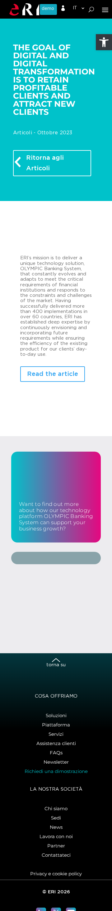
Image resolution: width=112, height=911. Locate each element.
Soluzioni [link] (56, 715)
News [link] (56, 827)
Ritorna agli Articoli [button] (45, 163)
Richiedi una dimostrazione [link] (56, 771)
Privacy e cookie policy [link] (56, 874)
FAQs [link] (56, 753)
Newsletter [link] (56, 762)
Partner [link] (56, 846)
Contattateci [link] (56, 855)
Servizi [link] (56, 734)
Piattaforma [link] (56, 725)
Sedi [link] (56, 818)
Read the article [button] (52, 374)
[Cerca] (91, 9)
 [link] (63, 8)
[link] (104, 42)
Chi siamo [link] (56, 808)
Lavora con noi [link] (56, 836)
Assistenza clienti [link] (56, 743)
